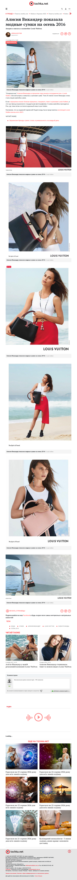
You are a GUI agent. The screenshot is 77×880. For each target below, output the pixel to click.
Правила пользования (11, 873)
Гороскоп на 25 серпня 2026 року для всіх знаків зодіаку (21, 773)
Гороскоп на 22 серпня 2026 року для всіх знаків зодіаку (54, 806)
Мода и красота (11, 42)
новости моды (63, 626)
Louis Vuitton (49, 626)
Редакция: (8, 869)
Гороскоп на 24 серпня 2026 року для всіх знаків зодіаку (54, 773)
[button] (66, 8)
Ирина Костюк (16, 33)
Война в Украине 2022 (38, 14)
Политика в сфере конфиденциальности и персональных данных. (33, 873)
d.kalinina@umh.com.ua (34, 869)
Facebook (26, 615)
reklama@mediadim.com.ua (32, 865)
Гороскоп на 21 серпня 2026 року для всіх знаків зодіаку (21, 839)
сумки (21, 626)
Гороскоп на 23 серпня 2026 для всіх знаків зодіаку (20, 806)
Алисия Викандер (34, 626)
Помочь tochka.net (21, 14)
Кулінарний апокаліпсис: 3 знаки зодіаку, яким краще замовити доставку (55, 840)
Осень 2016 (15, 628)
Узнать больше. (38, 876)
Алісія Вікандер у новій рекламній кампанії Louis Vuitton (21, 665)
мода (13, 626)
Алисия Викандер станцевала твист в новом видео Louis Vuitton (55, 665)
